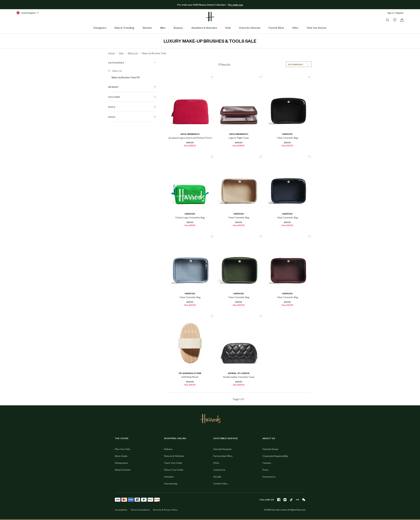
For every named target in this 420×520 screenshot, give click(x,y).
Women (147, 27)
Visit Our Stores (316, 27)
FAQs (216, 462)
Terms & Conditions (140, 509)
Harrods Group (270, 449)
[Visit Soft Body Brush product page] (190, 316)
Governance (268, 476)
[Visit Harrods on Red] (297, 499)
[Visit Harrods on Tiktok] (291, 499)
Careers (266, 462)
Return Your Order (173, 469)
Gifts (295, 27)
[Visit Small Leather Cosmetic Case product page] (239, 316)
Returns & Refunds (174, 456)
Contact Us (219, 469)
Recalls (217, 476)
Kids (228, 27)
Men (163, 27)
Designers (100, 27)
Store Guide (121, 456)
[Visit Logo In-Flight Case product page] (239, 77)
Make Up (117, 70)
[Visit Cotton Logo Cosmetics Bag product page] (190, 156)
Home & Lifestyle (249, 27)
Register (400, 12)
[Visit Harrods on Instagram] (285, 499)
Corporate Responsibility (275, 456)
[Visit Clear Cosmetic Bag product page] (287, 77)
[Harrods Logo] (210, 418)
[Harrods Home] (210, 16)
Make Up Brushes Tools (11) (126, 77)
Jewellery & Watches (204, 27)
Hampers (169, 476)
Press (265, 469)
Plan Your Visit (122, 449)
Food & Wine (276, 27)
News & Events (122, 469)
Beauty (178, 27)
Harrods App (170, 483)
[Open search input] (387, 20)
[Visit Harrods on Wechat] (303, 499)
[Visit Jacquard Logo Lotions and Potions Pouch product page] (190, 77)
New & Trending (124, 27)
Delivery (168, 449)
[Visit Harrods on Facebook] (278, 499)
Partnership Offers (222, 456)
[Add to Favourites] (212, 77)
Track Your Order (173, 462)
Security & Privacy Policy (165, 509)
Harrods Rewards (222, 449)
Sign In (391, 12)
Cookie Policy (220, 483)
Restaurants (121, 462)
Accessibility (121, 509)
